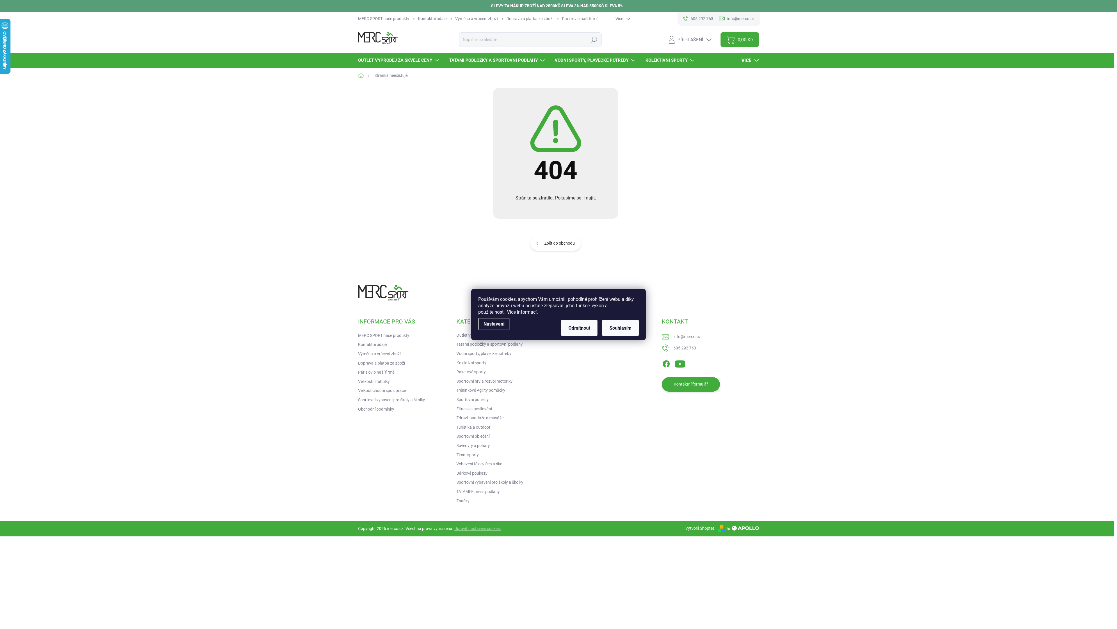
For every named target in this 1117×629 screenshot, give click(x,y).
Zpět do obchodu (559, 243)
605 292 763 (684, 348)
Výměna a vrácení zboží (476, 18)
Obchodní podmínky (376, 409)
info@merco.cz (687, 336)
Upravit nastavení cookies (477, 528)
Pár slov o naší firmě (580, 18)
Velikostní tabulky (374, 381)
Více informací (522, 312)
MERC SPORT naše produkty (383, 18)
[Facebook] (666, 362)
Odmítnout (579, 328)
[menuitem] (399, 60)
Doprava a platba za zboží (529, 18)
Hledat (594, 39)
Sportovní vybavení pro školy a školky (391, 399)
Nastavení (493, 324)
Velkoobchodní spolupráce (382, 390)
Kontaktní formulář (691, 384)
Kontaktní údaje (432, 18)
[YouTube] (679, 362)
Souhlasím (620, 328)
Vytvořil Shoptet (699, 528)
